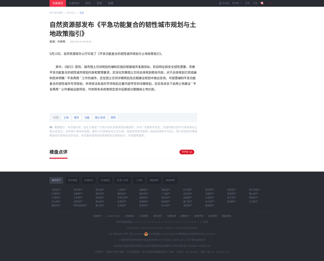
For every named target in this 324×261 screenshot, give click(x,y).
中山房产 (56, 201)
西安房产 (165, 197)
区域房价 (88, 180)
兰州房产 (253, 201)
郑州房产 (99, 194)
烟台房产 (56, 205)
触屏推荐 (170, 180)
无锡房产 (143, 201)
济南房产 (231, 194)
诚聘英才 (184, 216)
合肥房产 (209, 194)
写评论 (185, 152)
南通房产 (187, 197)
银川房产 (99, 205)
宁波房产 (56, 197)
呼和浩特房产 (80, 205)
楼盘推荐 (154, 180)
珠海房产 (165, 201)
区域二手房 (122, 180)
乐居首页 (57, 3)
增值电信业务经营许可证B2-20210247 (196, 234)
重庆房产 (121, 194)
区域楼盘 (105, 180)
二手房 (139, 180)
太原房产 (78, 201)
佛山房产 (99, 201)
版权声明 (198, 216)
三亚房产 (78, 197)
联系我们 (157, 216)
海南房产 (165, 190)
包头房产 (209, 201)
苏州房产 (78, 190)
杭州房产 (187, 190)
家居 (99, 3)
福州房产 (143, 194)
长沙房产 (165, 205)
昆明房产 (143, 205)
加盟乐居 (171, 216)
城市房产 (56, 180)
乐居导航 (212, 216)
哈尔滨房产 (254, 190)
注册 (255, 3)
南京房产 (209, 190)
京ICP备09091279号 (118, 234)
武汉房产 (187, 194)
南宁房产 (231, 197)
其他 (205, 222)
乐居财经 (74, 3)
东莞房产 (121, 201)
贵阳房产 (253, 197)
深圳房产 (231, 190)
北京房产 (56, 190)
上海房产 (121, 190)
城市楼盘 (72, 180)
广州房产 (165, 194)
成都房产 (143, 190)
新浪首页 (129, 216)
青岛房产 (99, 190)
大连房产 (209, 197)
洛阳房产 (187, 205)
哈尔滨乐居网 (56, 13)
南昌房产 (143, 197)
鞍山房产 (253, 194)
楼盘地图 (226, 216)
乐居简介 (97, 216)
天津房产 (56, 194)
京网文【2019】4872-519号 (178, 240)
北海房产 (121, 205)
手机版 (225, 3)
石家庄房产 (123, 197)
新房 (88, 3)
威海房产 (209, 205)
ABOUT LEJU (114, 216)
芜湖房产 (231, 201)
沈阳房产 (99, 197)
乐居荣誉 (143, 216)
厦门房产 (187, 201)
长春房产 (78, 194)
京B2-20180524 (136, 234)
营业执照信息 (198, 240)
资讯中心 (71, 13)
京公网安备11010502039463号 (163, 234)
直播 (110, 3)
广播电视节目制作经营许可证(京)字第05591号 (141, 240)
